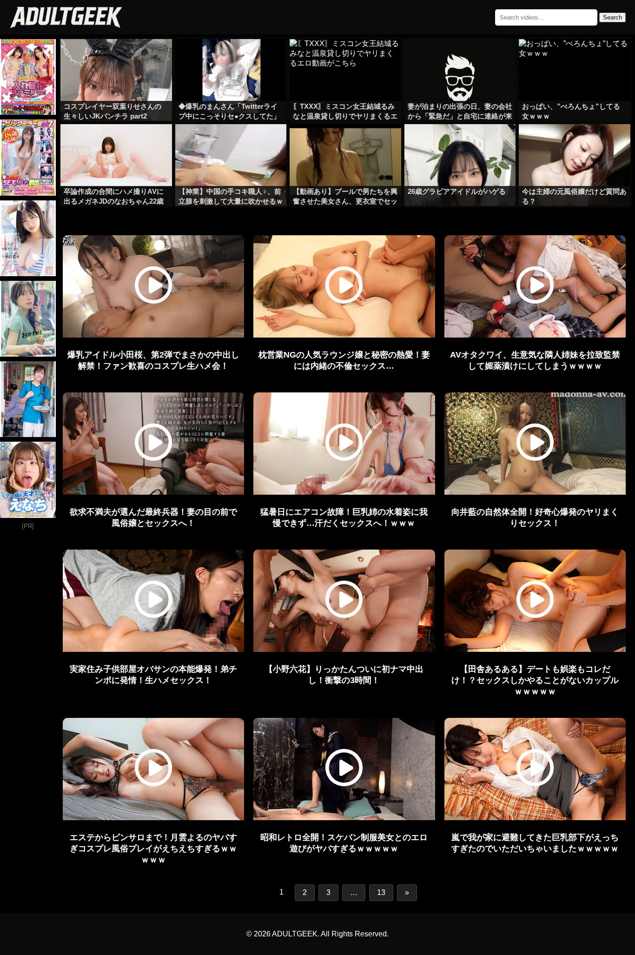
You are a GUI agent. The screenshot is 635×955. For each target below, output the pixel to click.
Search (612, 17)
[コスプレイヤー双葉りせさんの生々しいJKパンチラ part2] (116, 57)
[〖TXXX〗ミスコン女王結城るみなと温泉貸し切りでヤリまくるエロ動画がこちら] (345, 57)
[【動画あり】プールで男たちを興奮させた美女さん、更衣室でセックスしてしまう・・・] (345, 142)
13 (381, 892)
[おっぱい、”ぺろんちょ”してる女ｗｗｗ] (574, 57)
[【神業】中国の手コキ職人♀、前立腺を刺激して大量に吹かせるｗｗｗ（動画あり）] (231, 142)
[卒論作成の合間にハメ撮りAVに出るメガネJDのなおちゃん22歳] (116, 142)
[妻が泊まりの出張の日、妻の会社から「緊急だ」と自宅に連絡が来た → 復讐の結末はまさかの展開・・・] (460, 57)
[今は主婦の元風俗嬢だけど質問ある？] (574, 142)
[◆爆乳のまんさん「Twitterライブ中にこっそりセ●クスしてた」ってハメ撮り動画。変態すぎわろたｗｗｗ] (231, 57)
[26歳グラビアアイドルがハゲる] (460, 142)
